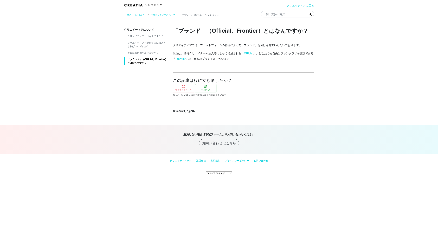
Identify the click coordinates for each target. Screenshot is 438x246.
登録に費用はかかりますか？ (143, 52)
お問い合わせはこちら (219, 143)
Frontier (181, 58)
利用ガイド (140, 15)
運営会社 (201, 160)
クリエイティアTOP (180, 160)
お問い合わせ (261, 160)
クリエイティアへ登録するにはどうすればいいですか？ (146, 44)
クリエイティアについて (163, 15)
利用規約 (215, 160)
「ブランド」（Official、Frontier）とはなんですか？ (147, 61)
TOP (129, 15)
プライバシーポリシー (237, 160)
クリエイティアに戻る (300, 5)
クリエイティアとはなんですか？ (145, 36)
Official (248, 53)
